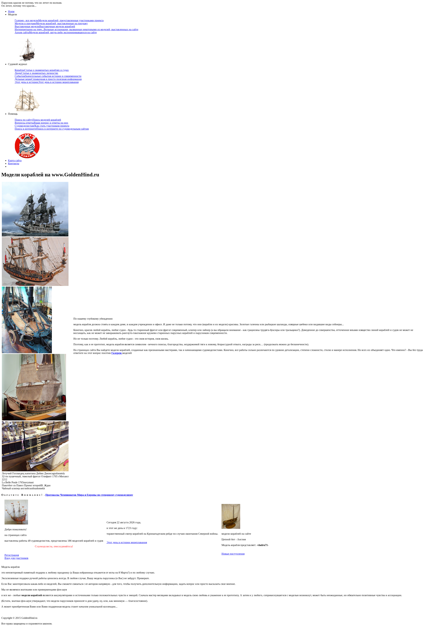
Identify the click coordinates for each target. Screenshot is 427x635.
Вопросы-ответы (41, 122)
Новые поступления (233, 553)
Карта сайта (15, 160)
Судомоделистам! (42, 125)
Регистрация (12, 555)
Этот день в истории (47, 82)
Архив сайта (56, 32)
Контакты (13, 163)
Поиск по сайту (38, 119)
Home (11, 11)
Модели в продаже (51, 23)
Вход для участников (16, 558)
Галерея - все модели (59, 20)
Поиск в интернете (52, 128)
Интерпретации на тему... (76, 29)
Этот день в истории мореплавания (127, 542)
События (48, 76)
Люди (36, 73)
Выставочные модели (45, 26)
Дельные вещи (48, 79)
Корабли (42, 70)
